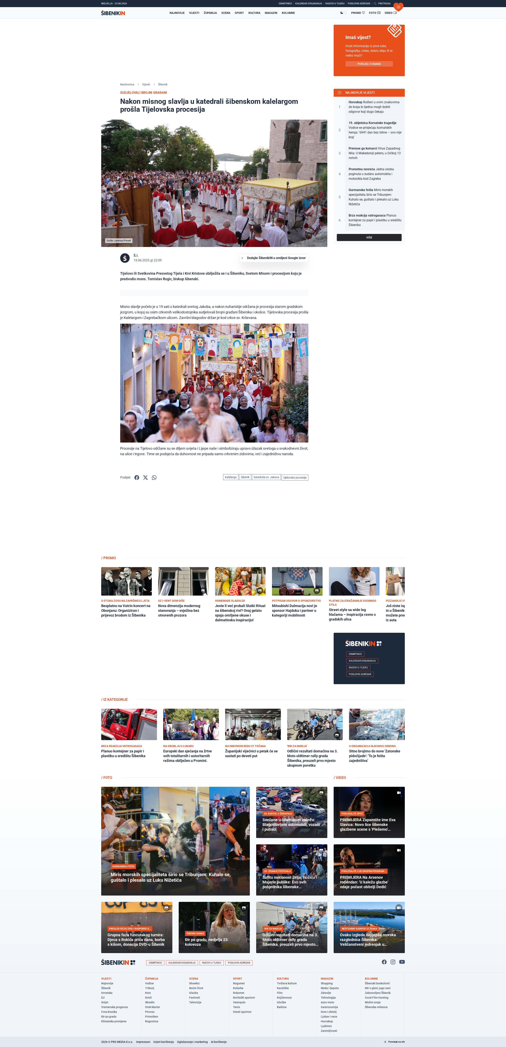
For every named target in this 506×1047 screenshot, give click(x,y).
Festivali (194, 997)
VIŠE (369, 237)
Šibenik (162, 84)
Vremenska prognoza (114, 1007)
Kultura (254, 12)
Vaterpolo (239, 1002)
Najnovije (177, 12)
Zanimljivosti (329, 1030)
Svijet (104, 1002)
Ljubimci (326, 1026)
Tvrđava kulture (287, 983)
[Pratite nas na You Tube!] (402, 962)
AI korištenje (219, 1041)
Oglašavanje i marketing (192, 1041)
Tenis (236, 1007)
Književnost (284, 997)
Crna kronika (109, 1011)
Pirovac (150, 1011)
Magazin (271, 12)
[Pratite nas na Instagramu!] (393, 962)
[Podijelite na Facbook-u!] (136, 477)
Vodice (149, 983)
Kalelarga (231, 477)
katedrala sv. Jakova (266, 477)
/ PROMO (108, 558)
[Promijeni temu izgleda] (343, 12)
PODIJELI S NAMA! (369, 63)
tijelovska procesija (295, 477)
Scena (225, 12)
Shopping (327, 983)
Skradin (150, 1002)
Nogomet (239, 983)
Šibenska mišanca (376, 1007)
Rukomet (238, 992)
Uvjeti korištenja (163, 1041)
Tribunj (149, 988)
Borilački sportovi (244, 997)
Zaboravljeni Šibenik (378, 992)
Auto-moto (327, 1002)
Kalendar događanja (362, 660)
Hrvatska (106, 992)
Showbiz (194, 983)
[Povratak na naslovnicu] (113, 12)
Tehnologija (328, 997)
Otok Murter (152, 1007)
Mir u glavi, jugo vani (378, 988)
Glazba (193, 992)
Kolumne (288, 12)
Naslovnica (127, 84)
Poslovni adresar (360, 674)
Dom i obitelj (329, 1011)
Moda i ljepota (330, 988)
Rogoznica (151, 1021)
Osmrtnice (355, 654)
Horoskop (327, 1021)
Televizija (195, 1002)
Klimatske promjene (113, 1021)
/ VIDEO (340, 778)
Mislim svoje (373, 1002)
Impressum (143, 1041)
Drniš (148, 997)
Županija (210, 12)
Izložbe (281, 1002)
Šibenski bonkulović (377, 983)
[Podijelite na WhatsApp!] (154, 477)
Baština (282, 1007)
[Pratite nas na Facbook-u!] (384, 962)
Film (279, 992)
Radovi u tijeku (358, 667)
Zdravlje (326, 992)
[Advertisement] (369, 521)
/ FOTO (106, 778)
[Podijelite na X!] (145, 477)
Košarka (238, 988)
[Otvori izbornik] (398, 7)
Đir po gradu (108, 1016)
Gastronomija (329, 1007)
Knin (148, 992)
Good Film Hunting (376, 997)
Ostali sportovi (242, 1011)
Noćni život (196, 988)
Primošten (151, 1016)
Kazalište (283, 988)
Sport (239, 12)
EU (103, 997)
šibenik (245, 477)
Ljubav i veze (329, 1016)
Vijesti (194, 12)
